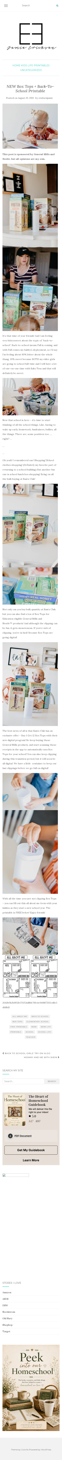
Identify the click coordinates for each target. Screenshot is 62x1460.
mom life (46, 1027)
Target (6, 1331)
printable (15, 1032)
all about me (20, 1016)
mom (34, 1027)
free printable (18, 1027)
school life (44, 1032)
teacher (30, 1037)
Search (52, 1081)
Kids (24, 65)
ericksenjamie (46, 98)
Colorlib (25, 1449)
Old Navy (7, 1318)
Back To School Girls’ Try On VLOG (27, 1053)
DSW (5, 1305)
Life (30, 65)
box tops (17, 1022)
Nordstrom (8, 1311)
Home (16, 65)
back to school (40, 1016)
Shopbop (7, 1324)
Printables (42, 65)
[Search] (57, 5)
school (30, 1032)
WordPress (46, 1449)
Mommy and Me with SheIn (41, 1057)
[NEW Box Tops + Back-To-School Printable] (30, 126)
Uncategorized (31, 70)
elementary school (38, 1022)
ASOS (5, 1298)
